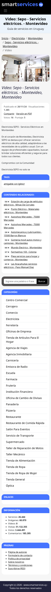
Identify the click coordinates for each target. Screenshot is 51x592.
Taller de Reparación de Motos (24, 448)
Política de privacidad (19, 558)
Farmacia (11, 379)
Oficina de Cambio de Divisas (24, 398)
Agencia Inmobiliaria (19, 354)
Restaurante (13, 417)
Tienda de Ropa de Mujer (21, 473)
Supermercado (15, 442)
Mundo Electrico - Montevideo (26, 247)
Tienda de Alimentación (20, 460)
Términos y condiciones (20, 565)
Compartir (9, 113)
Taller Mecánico (15, 454)
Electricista (18, 38)
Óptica (10, 485)
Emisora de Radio (17, 367)
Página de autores (17, 552)
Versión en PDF (24, 113)
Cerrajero (12, 306)
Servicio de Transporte (20, 435)
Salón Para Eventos (18, 429)
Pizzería (11, 410)
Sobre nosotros (16, 561)
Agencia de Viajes (16, 348)
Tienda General (15, 479)
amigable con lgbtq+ (14, 183)
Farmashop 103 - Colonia (23, 251)
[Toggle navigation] (5, 10)
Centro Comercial (16, 300)
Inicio (5, 38)
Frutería (11, 385)
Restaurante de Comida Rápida (25, 423)
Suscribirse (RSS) (16, 568)
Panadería (12, 404)
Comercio (12, 313)
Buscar (41, 281)
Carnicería (12, 360)
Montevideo (35, 38)
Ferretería (12, 325)
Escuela (10, 373)
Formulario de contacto (20, 555)
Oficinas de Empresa (18, 331)
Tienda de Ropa (15, 467)
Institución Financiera (19, 392)
